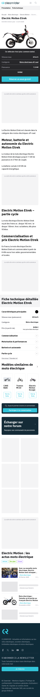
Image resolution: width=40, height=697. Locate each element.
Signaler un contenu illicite (19, 686)
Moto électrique (13, 14)
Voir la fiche (7, 395)
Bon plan (13, 561)
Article (5, 561)
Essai (20, 561)
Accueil (4, 14)
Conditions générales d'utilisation (25, 683)
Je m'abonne (20, 669)
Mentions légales (18, 681)
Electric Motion (25, 14)
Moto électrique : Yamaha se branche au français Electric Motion (28, 598)
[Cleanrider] (11, 3)
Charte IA (5, 686)
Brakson (10, 691)
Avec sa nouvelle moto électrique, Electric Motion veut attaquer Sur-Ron (28, 570)
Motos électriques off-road (29, 62)
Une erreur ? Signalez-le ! (10, 358)
